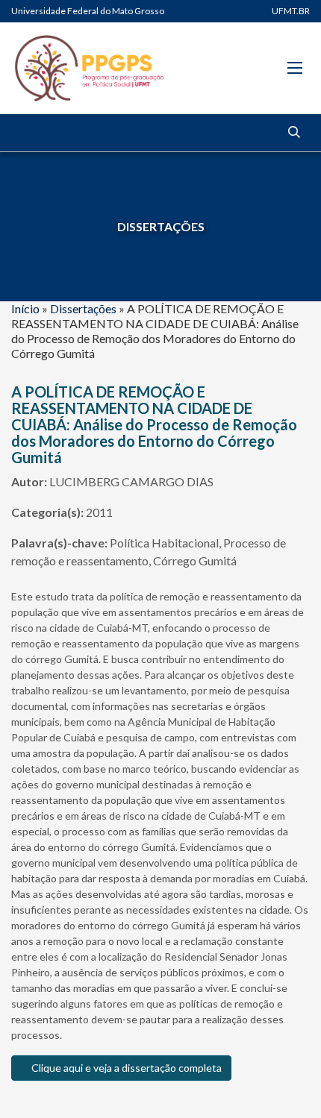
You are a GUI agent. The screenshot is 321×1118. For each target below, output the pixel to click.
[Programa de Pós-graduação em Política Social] (89, 68)
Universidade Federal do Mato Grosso (87, 10)
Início (25, 308)
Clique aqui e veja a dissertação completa (125, 1067)
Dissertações (83, 308)
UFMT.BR (291, 10)
